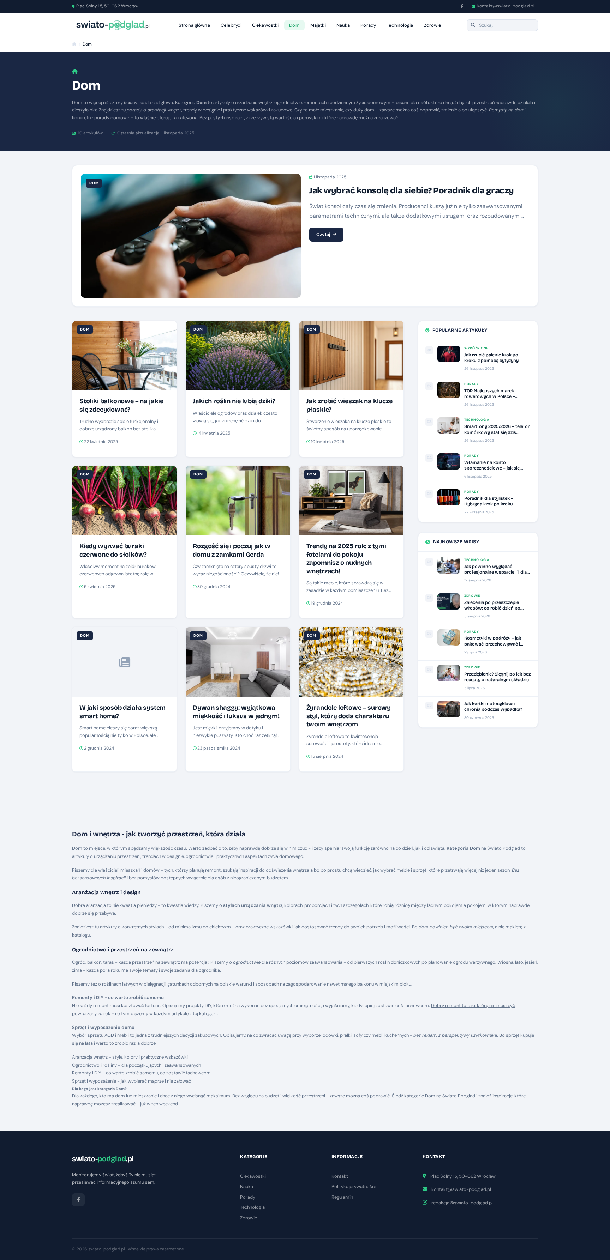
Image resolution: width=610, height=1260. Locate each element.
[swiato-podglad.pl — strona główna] (112, 25)
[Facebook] (462, 6)
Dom (294, 25)
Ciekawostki (265, 25)
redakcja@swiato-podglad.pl (462, 1203)
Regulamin (342, 1197)
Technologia (400, 25)
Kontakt (339, 1176)
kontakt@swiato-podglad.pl (505, 6)
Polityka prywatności (353, 1186)
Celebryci (231, 25)
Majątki (318, 25)
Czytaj (323, 234)
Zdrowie (433, 25)
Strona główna (194, 25)
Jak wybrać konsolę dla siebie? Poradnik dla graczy (411, 190)
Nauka (343, 25)
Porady (368, 25)
